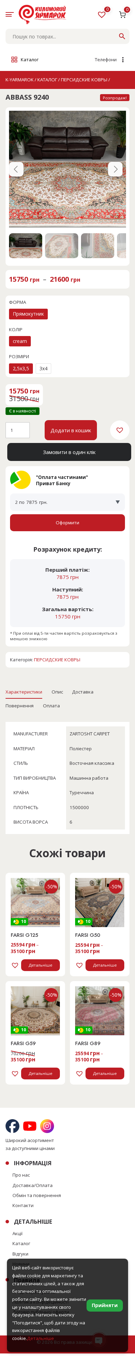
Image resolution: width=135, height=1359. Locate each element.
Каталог (21, 1243)
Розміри (19, 356)
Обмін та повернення (36, 1195)
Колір (15, 329)
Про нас (21, 1175)
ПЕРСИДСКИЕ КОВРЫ (57, 659)
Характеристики (24, 692)
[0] (103, 16)
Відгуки (20, 1254)
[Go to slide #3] (97, 245)
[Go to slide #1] (25, 245)
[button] (119, 430)
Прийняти (105, 1305)
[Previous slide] (16, 169)
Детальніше (40, 965)
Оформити (67, 522)
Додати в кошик (71, 430)
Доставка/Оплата (32, 1185)
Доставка (82, 692)
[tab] (24, 692)
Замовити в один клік (69, 452)
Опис (57, 692)
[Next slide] (115, 169)
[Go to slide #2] (61, 245)
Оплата (51, 706)
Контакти (23, 1205)
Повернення (20, 706)
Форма (17, 302)
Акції (17, 1233)
